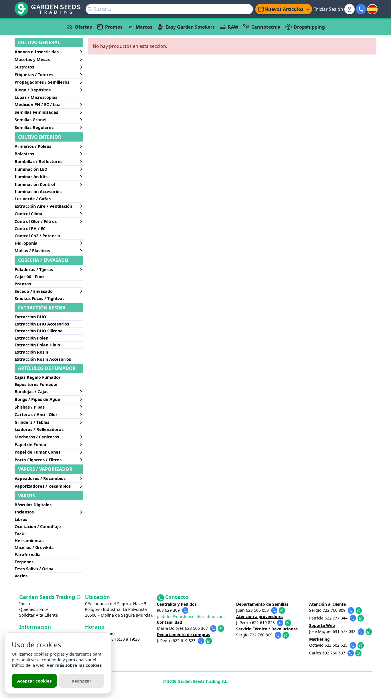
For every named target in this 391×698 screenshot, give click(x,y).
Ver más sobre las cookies (74, 665)
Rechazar (81, 681)
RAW (233, 27)
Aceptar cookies (34, 681)
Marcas (144, 27)
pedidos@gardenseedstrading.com (191, 616)
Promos (114, 27)
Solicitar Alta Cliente (38, 615)
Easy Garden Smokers (190, 27)
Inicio (24, 603)
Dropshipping (309, 27)
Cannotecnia (266, 27)
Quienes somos (34, 609)
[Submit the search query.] (90, 9)
